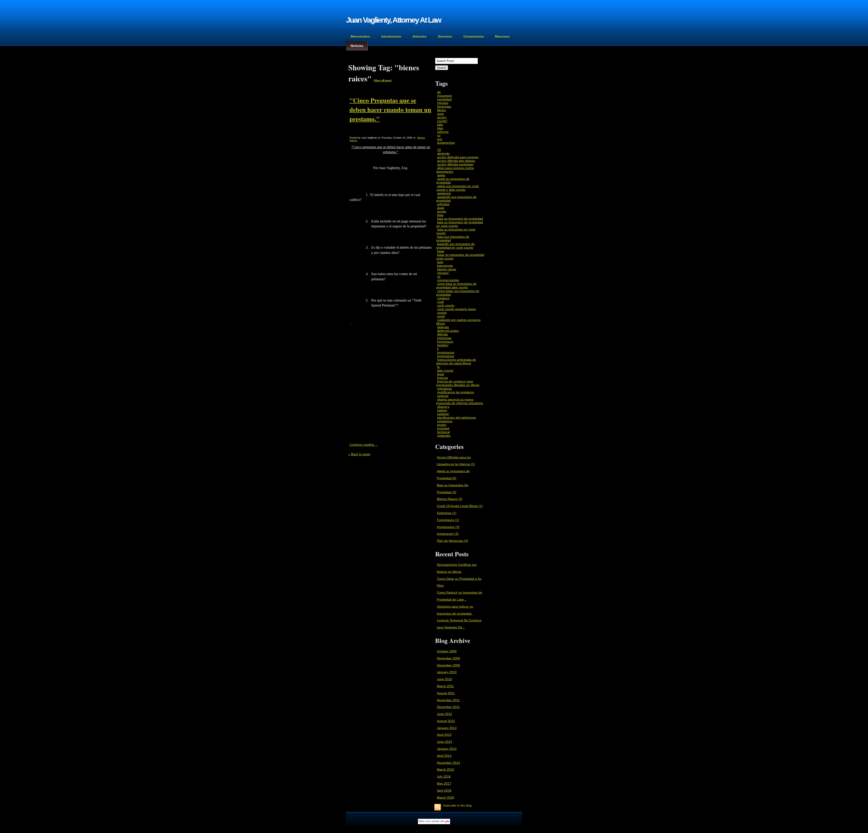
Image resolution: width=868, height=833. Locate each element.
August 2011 (446, 693)
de (439, 92)
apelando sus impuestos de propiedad (456, 198)
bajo (440, 262)
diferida (442, 334)
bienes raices (446, 269)
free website (433, 821)
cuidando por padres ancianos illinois (458, 321)
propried (443, 428)
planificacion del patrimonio (456, 417)
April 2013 (444, 734)
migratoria (444, 388)
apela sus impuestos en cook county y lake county (457, 187)
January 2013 (447, 728)
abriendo (443, 153)
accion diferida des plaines (456, 161)
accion (441, 117)
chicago (442, 103)
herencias (444, 106)
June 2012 (444, 714)
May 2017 (444, 783)
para (440, 114)
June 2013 (444, 741)
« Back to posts (359, 454)
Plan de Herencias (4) (452, 541)
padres (442, 410)
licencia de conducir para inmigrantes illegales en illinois (457, 383)
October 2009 (447, 651)
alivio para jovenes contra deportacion (455, 169)
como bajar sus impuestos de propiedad (457, 292)
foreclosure (445, 341)
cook (440, 302)
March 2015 (445, 769)
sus (439, 139)
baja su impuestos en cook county (455, 231)
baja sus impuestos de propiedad (452, 238)
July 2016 (444, 776)
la (438, 367)
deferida (443, 327)
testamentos (446, 142)
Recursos (502, 36)
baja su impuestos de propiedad (460, 218)
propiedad (444, 99)
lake (440, 124)
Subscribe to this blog (457, 805)
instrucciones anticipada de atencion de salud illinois (456, 361)
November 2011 (448, 700)
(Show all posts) (382, 80)
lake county (445, 370)
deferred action (448, 331)
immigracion (446, 352)
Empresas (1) (446, 513)
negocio (442, 396)
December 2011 (448, 707)
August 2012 (446, 721)
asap (440, 208)
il (438, 349)
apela (441, 175)
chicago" (443, 273)
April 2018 (444, 790)
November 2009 (448, 658)
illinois (441, 110)
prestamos (444, 421)
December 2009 (448, 665)
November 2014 (448, 763)
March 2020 (445, 797)
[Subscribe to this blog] (437, 807)
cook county (445, 305)
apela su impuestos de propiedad (452, 180)
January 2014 (447, 748)
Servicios (445, 36)
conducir (443, 298)
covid (441, 316)
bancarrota (445, 265)
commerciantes (448, 280)
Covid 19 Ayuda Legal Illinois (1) (460, 506)
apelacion (444, 193)
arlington (443, 204)
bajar (440, 251)
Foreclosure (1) (448, 520)
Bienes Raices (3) (449, 499)
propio (441, 425)
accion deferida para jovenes (458, 157)
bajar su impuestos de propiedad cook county (460, 256)
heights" (443, 345)
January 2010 (447, 672)
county (442, 312)
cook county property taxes (456, 309)
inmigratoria (445, 356)
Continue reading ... (363, 444)
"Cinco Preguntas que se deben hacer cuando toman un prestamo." (390, 109)
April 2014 (444, 755)
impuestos (444, 95)
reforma (442, 132)
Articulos (420, 36)
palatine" (443, 414)
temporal (443, 432)
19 (439, 150)
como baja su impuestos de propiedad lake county (456, 285)
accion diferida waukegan (455, 164)
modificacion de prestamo (455, 392)
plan (440, 128)
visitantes (444, 435)
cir (439, 276)
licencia (442, 378)
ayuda (441, 211)
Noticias (357, 45)
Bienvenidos (360, 36)
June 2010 (444, 679)
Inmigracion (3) (448, 534)
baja (440, 215)
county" (442, 121)
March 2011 (445, 686)
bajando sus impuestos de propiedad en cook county (455, 245)
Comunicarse (473, 36)
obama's (443, 406)
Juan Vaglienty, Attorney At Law (393, 20)
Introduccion (391, 36)
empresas (444, 338)
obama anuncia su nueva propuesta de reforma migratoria (459, 401)
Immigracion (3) (448, 527)
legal (440, 374)
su (439, 135)
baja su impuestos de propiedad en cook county (459, 224)
